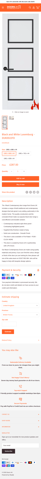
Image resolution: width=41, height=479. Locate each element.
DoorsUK (5, 143)
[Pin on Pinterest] (30, 192)
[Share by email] (37, 192)
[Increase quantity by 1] (24, 171)
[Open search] (30, 7)
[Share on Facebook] (27, 192)
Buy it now (21, 184)
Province (5, 310)
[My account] (34, 7)
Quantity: (5, 171)
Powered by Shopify (8, 475)
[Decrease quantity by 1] (12, 171)
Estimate (8, 332)
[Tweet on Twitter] (34, 192)
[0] (37, 7)
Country (5, 301)
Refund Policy (6, 340)
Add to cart (20, 178)
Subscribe (8, 451)
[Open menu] (3, 7)
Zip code (5, 319)
